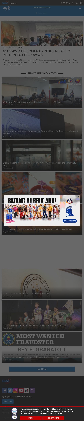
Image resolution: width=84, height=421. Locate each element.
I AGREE (30, 418)
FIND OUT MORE (53, 418)
